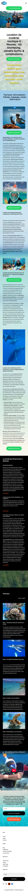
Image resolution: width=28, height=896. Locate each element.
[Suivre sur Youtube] (9, 884)
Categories (5, 849)
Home (4, 836)
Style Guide (5, 864)
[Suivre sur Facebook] (3, 884)
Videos (4, 862)
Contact (5, 840)
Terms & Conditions (7, 851)
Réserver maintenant (14, 819)
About (4, 838)
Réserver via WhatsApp (14, 59)
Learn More (6, 493)
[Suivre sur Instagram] (6, 884)
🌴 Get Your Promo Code (14, 8)
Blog (4, 847)
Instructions (5, 860)
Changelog (5, 866)
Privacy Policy (6, 853)
